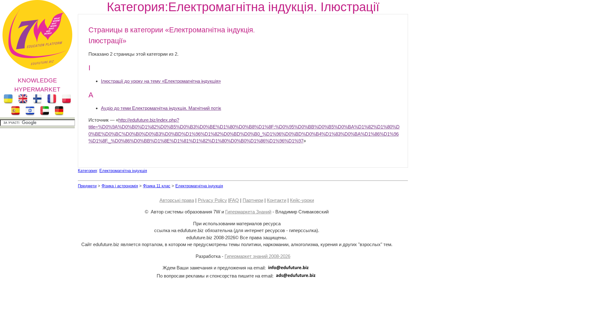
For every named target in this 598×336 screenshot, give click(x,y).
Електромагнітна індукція (123, 170)
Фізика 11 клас (156, 186)
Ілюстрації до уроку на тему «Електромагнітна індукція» (161, 81)
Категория (87, 170)
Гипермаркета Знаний (248, 211)
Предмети (87, 186)
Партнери (253, 200)
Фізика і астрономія (120, 186)
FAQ (234, 200)
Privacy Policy (212, 200)
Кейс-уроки (302, 200)
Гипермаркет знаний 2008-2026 (257, 256)
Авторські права (176, 200)
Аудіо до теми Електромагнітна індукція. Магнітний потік (161, 108)
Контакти (276, 200)
